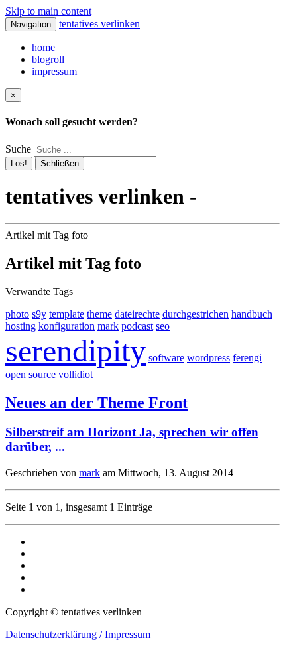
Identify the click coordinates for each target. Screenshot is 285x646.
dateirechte (137, 314)
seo (163, 326)
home (43, 47)
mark (108, 326)
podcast (137, 326)
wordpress (208, 357)
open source (30, 374)
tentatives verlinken (99, 23)
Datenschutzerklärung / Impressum (77, 634)
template (66, 314)
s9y (39, 314)
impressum (54, 71)
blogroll (48, 59)
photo (17, 314)
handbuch (251, 314)
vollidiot (75, 374)
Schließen (59, 163)
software (166, 357)
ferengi (247, 357)
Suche (18, 149)
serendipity (75, 350)
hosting (20, 326)
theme (99, 314)
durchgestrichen (195, 314)
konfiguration (66, 326)
